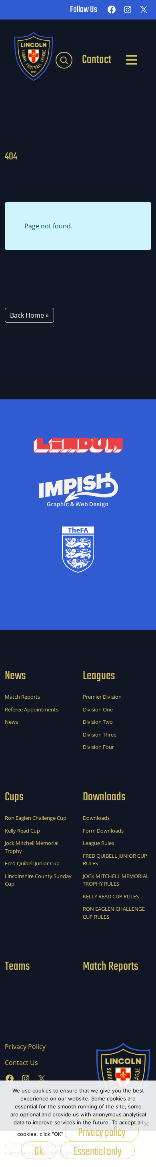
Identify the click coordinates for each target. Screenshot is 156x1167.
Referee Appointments (31, 709)
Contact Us (21, 1062)
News (11, 721)
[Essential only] (146, 1124)
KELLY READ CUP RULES (111, 896)
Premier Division (102, 696)
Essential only (98, 1151)
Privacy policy (102, 1133)
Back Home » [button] (29, 315)
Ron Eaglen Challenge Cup (35, 817)
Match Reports (22, 696)
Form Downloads (103, 830)
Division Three (99, 734)
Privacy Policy (25, 1046)
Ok (38, 1151)
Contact (96, 60)
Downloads (96, 817)
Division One (98, 709)
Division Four (98, 746)
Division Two (98, 721)
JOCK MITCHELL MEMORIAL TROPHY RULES (116, 880)
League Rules (98, 843)
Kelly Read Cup (22, 830)
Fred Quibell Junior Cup (32, 863)
